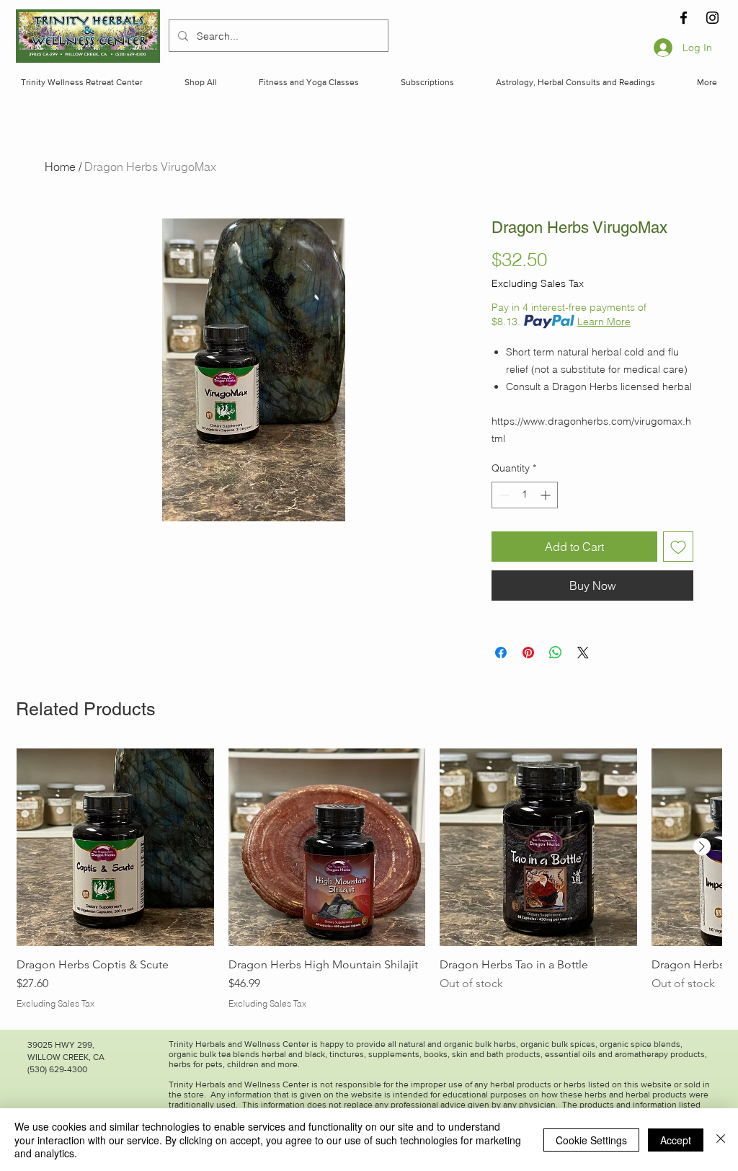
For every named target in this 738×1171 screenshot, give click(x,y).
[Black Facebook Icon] (683, 17)
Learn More (604, 321)
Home (60, 166)
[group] (369, 879)
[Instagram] (712, 17)
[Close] (720, 1139)
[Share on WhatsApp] (555, 652)
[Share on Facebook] (501, 652)
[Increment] (547, 495)
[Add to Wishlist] (678, 546)
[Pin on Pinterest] (528, 652)
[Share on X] (583, 652)
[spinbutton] (525, 495)
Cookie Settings (591, 1140)
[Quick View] (115, 847)
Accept (675, 1140)
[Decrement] (503, 495)
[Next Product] (702, 846)
